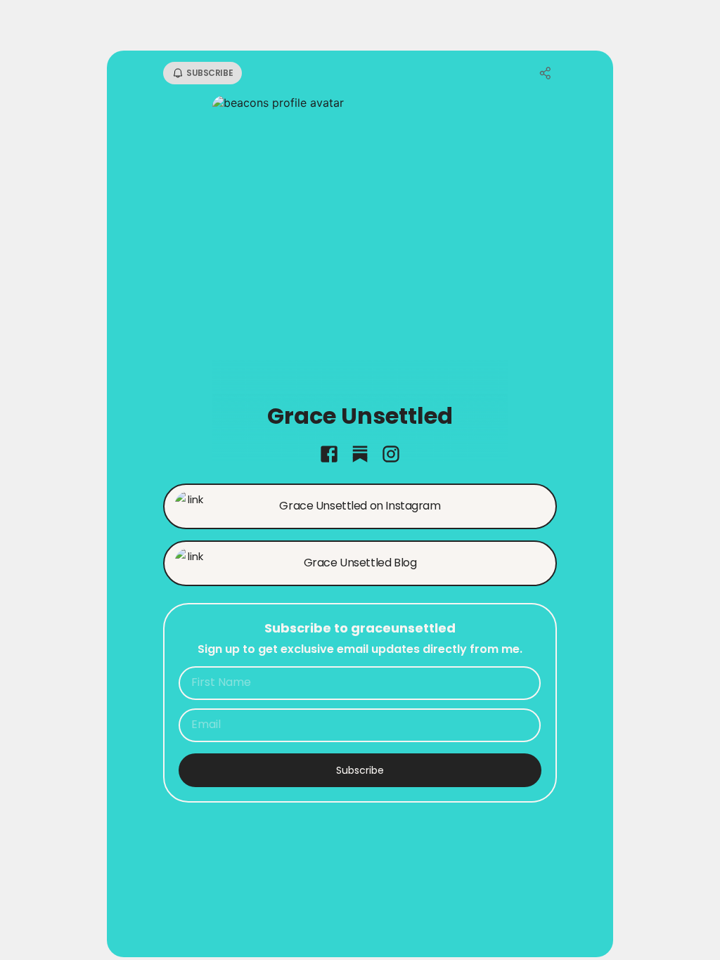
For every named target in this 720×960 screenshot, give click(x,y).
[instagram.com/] (390, 455)
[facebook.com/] (329, 455)
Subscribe (360, 770)
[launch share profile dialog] (545, 73)
